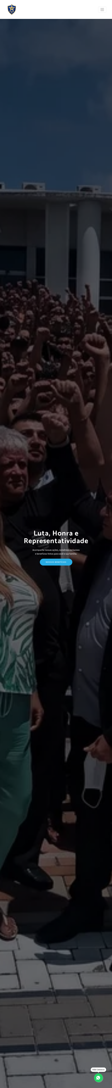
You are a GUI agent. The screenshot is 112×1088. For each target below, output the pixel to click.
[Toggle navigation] (102, 9)
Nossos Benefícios (56, 562)
